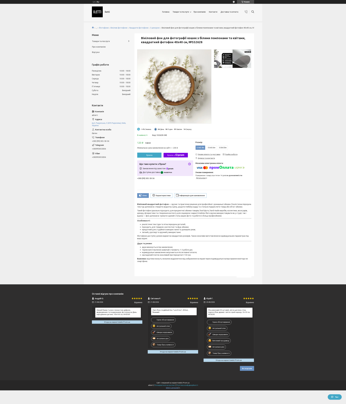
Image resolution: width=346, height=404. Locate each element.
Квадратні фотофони (138, 28)
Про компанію (200, 12)
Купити (149, 155)
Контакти (213, 12)
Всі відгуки (247, 368)
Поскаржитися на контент (164, 385)
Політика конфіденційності (187, 385)
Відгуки (95, 52)
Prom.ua (186, 383)
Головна (165, 12)
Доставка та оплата (229, 12)
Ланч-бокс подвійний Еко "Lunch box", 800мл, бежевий (170, 311)
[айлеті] (97, 11)
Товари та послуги (181, 12)
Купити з (171, 155)
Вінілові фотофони (119, 28)
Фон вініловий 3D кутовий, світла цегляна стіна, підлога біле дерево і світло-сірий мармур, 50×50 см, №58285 (229, 312)
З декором (155, 28)
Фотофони (104, 28)
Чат (336, 397)
